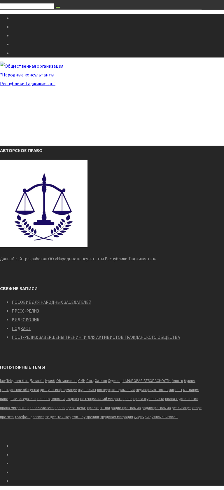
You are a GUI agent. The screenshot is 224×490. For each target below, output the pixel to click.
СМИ (81, 380)
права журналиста (148, 398)
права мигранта (13, 407)
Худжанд (115, 380)
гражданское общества (19, 389)
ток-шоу (64, 416)
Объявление (66, 380)
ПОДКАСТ (21, 328)
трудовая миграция (116, 416)
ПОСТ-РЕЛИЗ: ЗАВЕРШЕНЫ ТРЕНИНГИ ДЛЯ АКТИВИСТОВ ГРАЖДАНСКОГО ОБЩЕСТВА (96, 337)
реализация (181, 407)
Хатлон (101, 380)
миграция (191, 389)
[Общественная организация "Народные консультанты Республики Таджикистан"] (32, 83)
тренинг (92, 416)
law (3, 380)
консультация (123, 389)
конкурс (104, 389)
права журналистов (181, 398)
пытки (105, 407)
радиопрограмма (156, 407)
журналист (87, 389)
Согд (90, 380)
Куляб (50, 380)
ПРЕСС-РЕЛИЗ (25, 311)
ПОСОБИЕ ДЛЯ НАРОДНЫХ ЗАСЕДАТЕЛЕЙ (51, 302)
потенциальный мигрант (101, 398)
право (60, 407)
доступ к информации (58, 389)
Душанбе (36, 380)
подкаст (72, 398)
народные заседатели (18, 398)
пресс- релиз (76, 407)
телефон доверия (29, 416)
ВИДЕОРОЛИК (25, 319)
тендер (51, 416)
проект (93, 407)
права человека (40, 407)
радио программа (126, 407)
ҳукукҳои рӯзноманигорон (156, 416)
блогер (177, 380)
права (127, 398)
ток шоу (78, 416)
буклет (189, 380)
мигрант (175, 389)
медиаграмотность (152, 389)
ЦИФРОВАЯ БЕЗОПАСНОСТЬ (147, 380)
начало (43, 398)
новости (58, 398)
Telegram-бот (17, 380)
